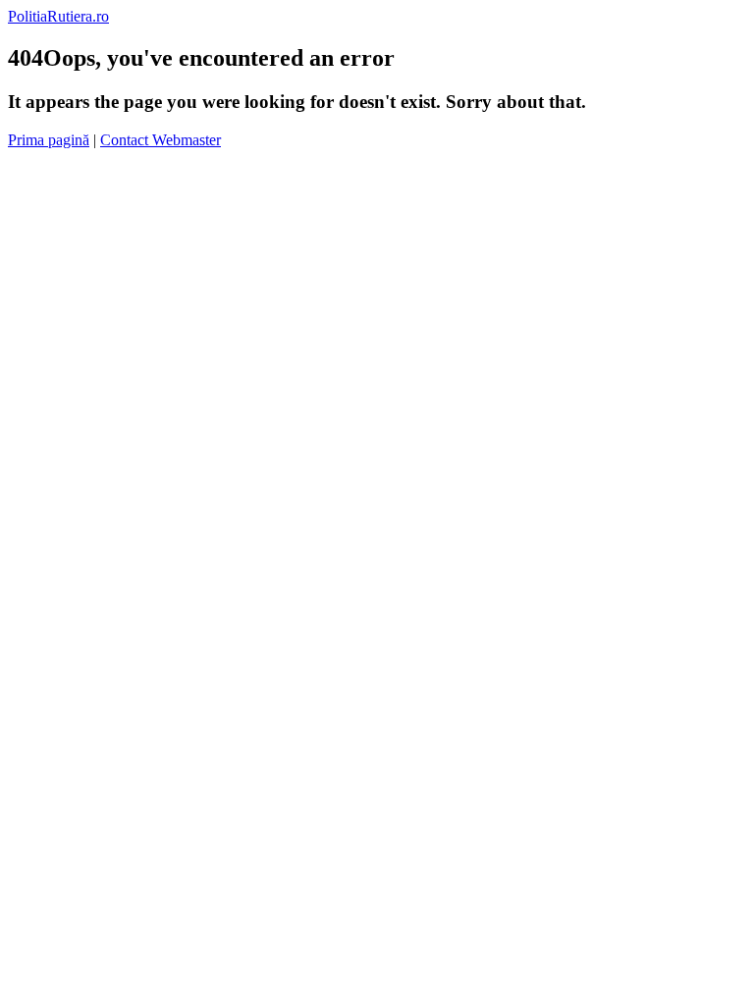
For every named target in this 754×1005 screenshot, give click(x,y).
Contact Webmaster (160, 140)
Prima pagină (48, 140)
